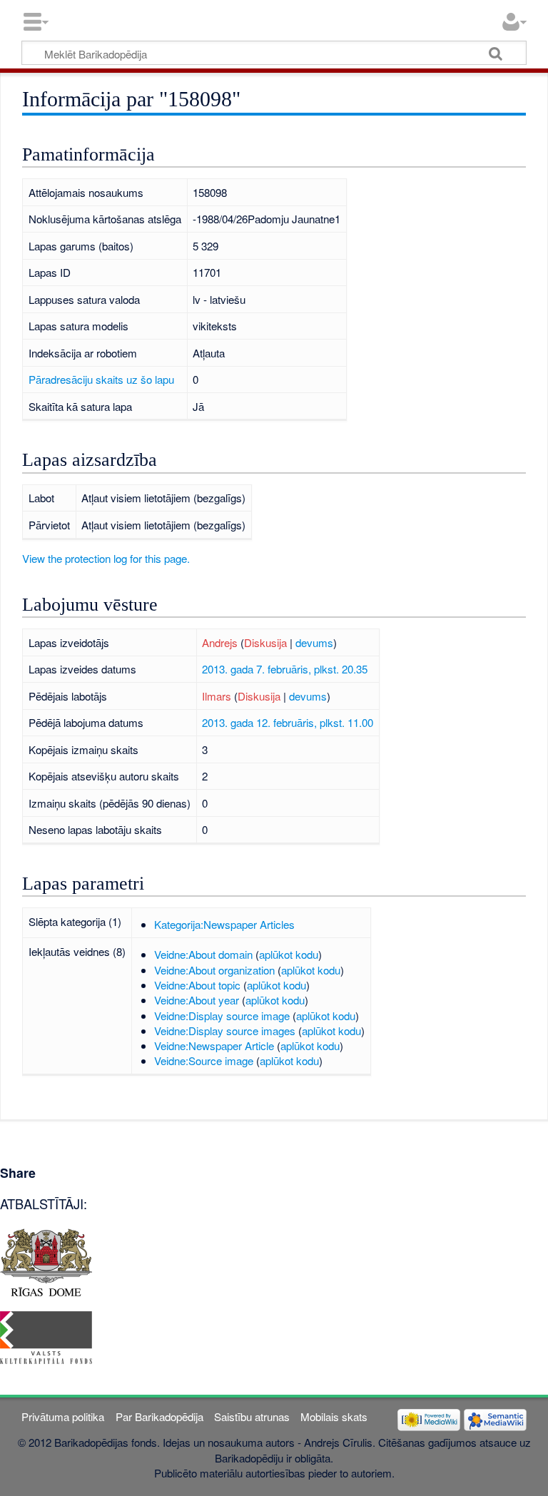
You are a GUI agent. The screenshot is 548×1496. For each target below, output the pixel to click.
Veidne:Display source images (224, 1030)
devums (314, 642)
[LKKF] (46, 1335)
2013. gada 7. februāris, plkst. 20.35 (284, 668)
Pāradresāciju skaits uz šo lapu (101, 379)
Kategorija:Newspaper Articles (224, 924)
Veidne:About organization (214, 969)
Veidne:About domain (203, 954)
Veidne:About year (196, 999)
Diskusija (265, 642)
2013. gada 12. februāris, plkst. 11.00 (287, 722)
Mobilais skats (333, 1416)
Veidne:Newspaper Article (214, 1045)
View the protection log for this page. (106, 558)
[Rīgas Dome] (46, 1260)
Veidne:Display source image (222, 1015)
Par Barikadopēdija (159, 1416)
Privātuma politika (62, 1416)
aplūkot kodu (288, 954)
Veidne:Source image (203, 1060)
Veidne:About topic (197, 984)
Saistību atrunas (252, 1416)
